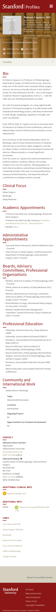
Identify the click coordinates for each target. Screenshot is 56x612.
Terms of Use (31, 601)
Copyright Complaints (35, 605)
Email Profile (30, 49)
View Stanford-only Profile (19, 53)
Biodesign (7, 535)
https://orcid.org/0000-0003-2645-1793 (32, 509)
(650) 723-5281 (9, 477)
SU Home (30, 589)
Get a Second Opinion (12, 545)
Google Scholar (9, 556)
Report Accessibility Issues (39, 577)
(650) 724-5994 (9, 455)
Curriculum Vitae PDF (12, 524)
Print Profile (12, 49)
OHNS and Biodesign (12, 551)
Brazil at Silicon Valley (12, 540)
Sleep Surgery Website (13, 529)
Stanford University (14, 591)
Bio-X (16, 226)
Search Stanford (33, 597)
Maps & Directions (33, 593)
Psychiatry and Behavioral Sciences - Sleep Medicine (28, 222)
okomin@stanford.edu (13, 451)
